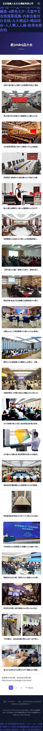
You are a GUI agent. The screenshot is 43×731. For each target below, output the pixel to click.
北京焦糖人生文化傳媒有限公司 (18, 3)
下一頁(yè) (29, 688)
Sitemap (27, 715)
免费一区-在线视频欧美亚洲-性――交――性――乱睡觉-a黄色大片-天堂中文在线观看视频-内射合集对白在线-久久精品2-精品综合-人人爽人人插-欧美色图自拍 (21, 16)
